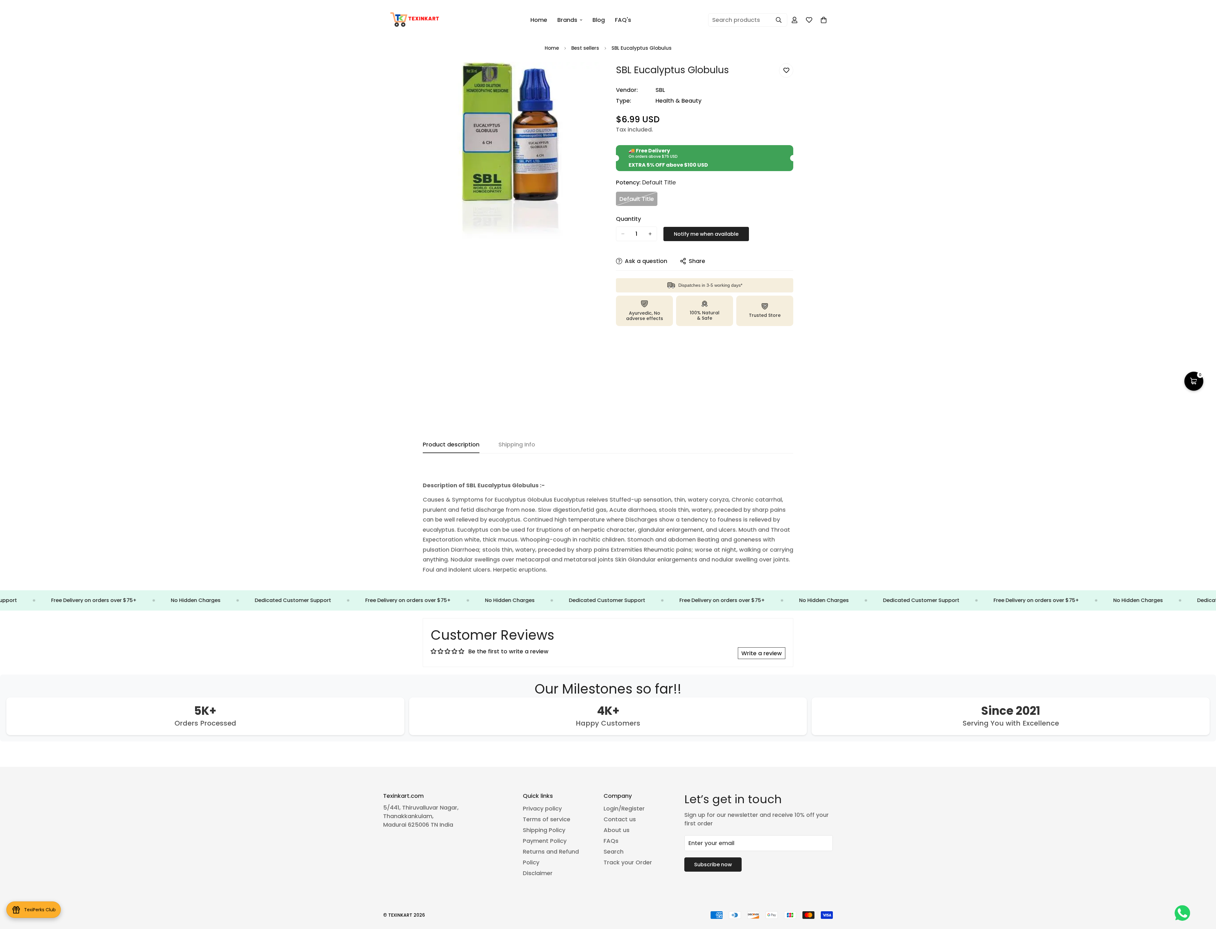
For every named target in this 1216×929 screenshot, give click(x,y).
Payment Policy (545, 841)
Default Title (638, 200)
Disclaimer (538, 873)
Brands (567, 20)
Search (614, 851)
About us (617, 830)
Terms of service (546, 819)
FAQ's (623, 20)
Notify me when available (706, 234)
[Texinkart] (415, 20)
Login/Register (624, 808)
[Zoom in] (594, 75)
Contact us (620, 819)
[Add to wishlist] (786, 70)
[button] (1193, 381)
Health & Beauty (678, 101)
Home (538, 20)
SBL (660, 90)
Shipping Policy (544, 830)
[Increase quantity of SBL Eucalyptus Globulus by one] (650, 234)
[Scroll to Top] (1203, 894)
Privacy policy (542, 808)
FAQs (611, 841)
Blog (598, 20)
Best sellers (585, 48)
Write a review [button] (761, 653)
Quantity (628, 219)
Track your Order (628, 862)
